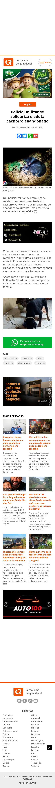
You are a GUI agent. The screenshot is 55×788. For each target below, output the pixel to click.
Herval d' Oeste (10, 741)
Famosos (35, 734)
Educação (7, 728)
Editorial (35, 725)
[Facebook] (24, 701)
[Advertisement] (27, 27)
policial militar (11, 358)
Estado (6, 734)
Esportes (35, 731)
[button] (49, 83)
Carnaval (35, 718)
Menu (47, 62)
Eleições (35, 728)
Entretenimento (10, 731)
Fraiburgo (40, 363)
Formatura (8, 737)
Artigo (34, 715)
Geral (34, 737)
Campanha (8, 718)
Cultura (6, 725)
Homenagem (37, 741)
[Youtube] (35, 701)
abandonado (24, 363)
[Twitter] (19, 701)
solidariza (27, 358)
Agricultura (8, 715)
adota (39, 358)
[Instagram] (30, 701)
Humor (6, 744)
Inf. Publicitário (38, 744)
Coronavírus (37, 721)
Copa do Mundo (10, 721)
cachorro (9, 363)
